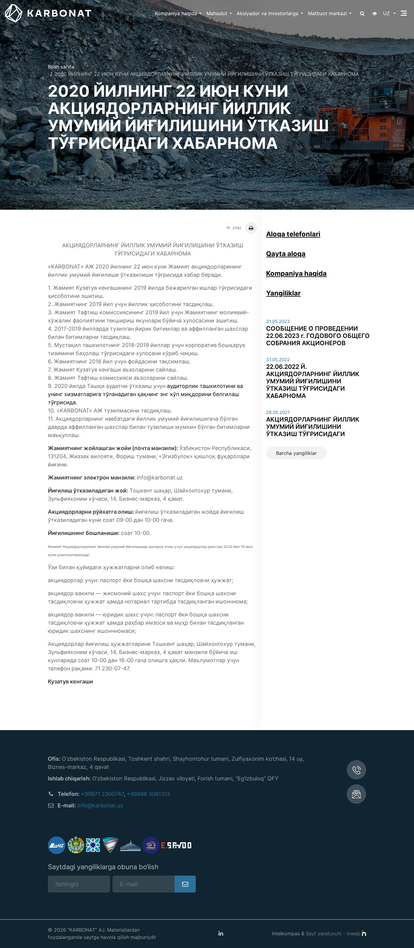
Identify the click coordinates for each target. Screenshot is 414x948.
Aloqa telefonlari (293, 234)
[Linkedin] (221, 933)
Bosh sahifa (61, 67)
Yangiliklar (283, 293)
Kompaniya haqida (176, 13)
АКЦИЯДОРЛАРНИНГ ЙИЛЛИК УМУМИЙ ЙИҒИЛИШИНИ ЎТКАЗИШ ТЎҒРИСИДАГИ (312, 427)
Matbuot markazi (327, 13)
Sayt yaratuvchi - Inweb (334, 933)
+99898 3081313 (148, 794)
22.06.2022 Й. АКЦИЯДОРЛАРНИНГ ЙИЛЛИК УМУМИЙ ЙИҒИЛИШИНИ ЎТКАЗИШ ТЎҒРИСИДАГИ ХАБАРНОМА (312, 381)
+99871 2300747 (102, 794)
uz (387, 13)
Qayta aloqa (285, 254)
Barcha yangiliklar (296, 453)
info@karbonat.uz (100, 805)
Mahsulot (216, 13)
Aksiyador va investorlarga (267, 13)
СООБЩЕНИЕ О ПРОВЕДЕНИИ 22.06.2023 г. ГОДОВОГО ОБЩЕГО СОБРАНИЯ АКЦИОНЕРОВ (318, 336)
